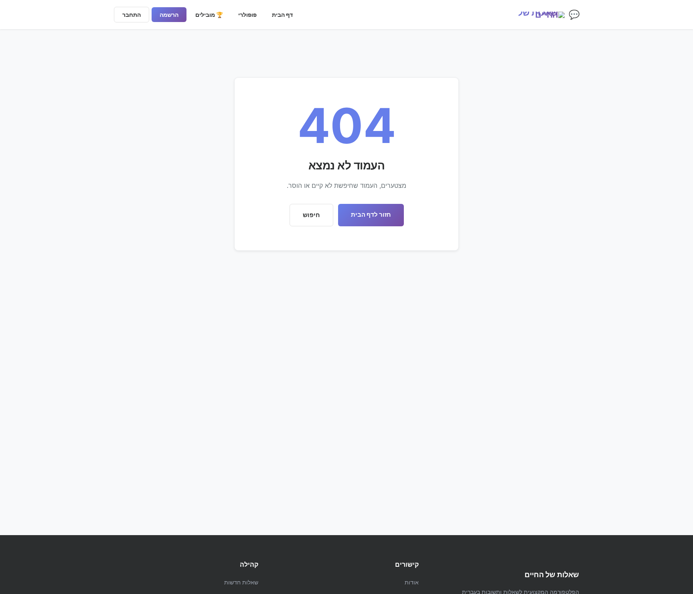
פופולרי (247, 14)
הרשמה (169, 14)
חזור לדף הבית (371, 214)
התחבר (131, 14)
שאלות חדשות (241, 582)
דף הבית (282, 14)
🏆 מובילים (209, 14)
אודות (412, 582)
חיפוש (311, 215)
